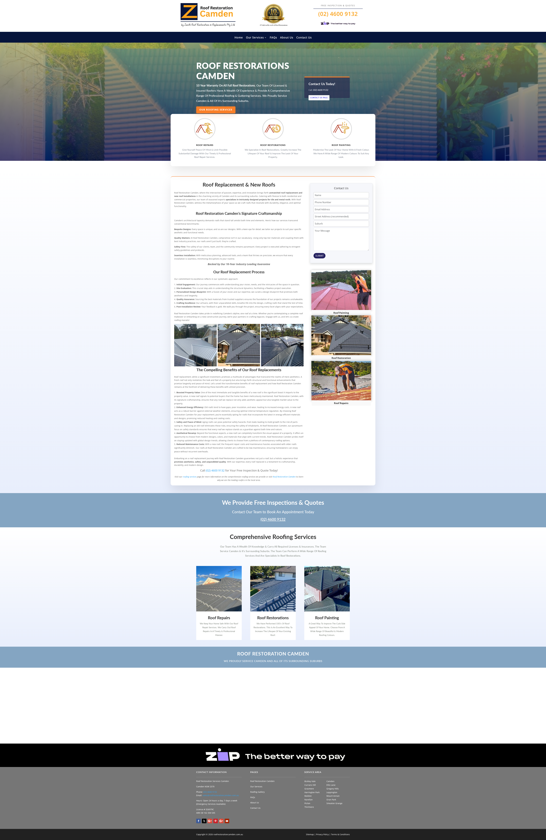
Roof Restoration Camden (284, 476)
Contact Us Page (319, 98)
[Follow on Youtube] (227, 821)
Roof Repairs (219, 618)
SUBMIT (319, 255)
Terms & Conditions (340, 834)
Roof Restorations (273, 618)
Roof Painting (327, 618)
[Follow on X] (204, 821)
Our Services (255, 38)
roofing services (190, 476)
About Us (286, 38)
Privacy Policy (322, 834)
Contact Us (304, 38)
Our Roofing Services (215, 110)
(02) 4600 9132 (338, 13)
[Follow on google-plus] (210, 821)
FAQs (273, 38)
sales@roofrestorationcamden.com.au (221, 795)
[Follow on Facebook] (198, 821)
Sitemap (310, 834)
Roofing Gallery (257, 792)
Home (238, 38)
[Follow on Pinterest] (215, 821)
